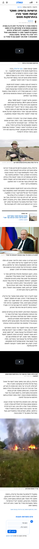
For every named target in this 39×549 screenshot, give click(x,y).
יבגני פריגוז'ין (18, 69)
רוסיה (35, 509)
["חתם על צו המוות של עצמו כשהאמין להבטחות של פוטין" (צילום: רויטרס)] (19, 242)
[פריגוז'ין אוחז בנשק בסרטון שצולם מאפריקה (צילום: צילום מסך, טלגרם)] (19, 151)
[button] (31, 2)
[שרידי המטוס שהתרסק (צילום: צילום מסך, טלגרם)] (19, 454)
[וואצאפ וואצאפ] (7, 2)
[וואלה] (19, 2)
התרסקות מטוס (29, 509)
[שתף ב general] (3, 2)
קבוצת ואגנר (13, 509)
